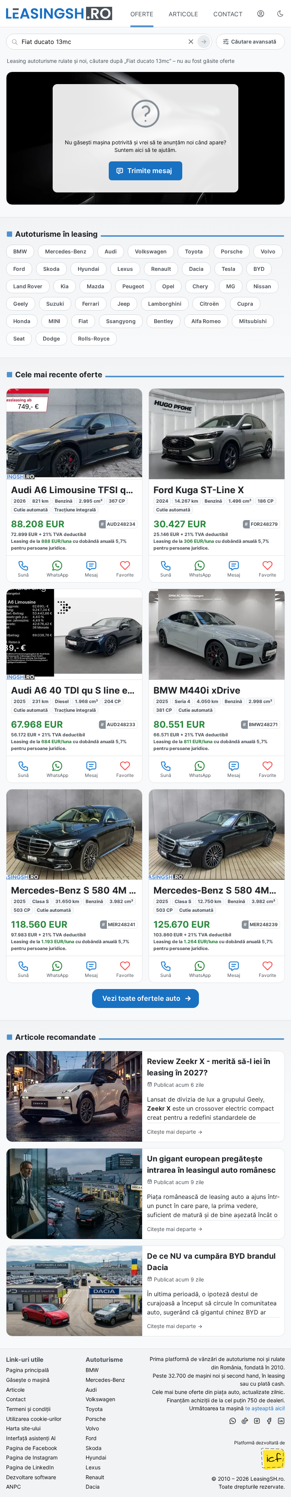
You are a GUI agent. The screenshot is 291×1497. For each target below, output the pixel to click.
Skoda (94, 1448)
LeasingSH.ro (266, 1478)
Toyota (94, 1409)
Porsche (96, 1419)
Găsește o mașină (28, 1380)
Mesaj (91, 575)
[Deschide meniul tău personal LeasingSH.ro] (260, 13)
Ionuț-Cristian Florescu (273, 1459)
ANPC (13, 1486)
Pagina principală (27, 1370)
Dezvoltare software (31, 1477)
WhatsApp (57, 575)
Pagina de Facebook (31, 1448)
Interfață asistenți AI (31, 1438)
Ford (91, 1438)
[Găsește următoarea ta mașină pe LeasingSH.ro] (59, 13)
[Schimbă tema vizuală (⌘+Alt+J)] (280, 13)
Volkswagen (100, 1399)
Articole (15, 1389)
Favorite (125, 575)
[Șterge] (190, 41)
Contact (16, 1399)
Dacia (93, 1486)
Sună (23, 575)
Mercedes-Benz (105, 1380)
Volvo (92, 1428)
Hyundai (96, 1457)
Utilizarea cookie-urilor (33, 1419)
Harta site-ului (23, 1428)
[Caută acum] (203, 41)
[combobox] (109, 42)
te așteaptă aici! (265, 1408)
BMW (92, 1370)
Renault (95, 1477)
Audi (91, 1389)
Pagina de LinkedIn (30, 1467)
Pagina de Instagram (32, 1457)
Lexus (93, 1467)
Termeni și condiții (28, 1409)
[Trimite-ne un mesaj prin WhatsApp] (232, 1422)
